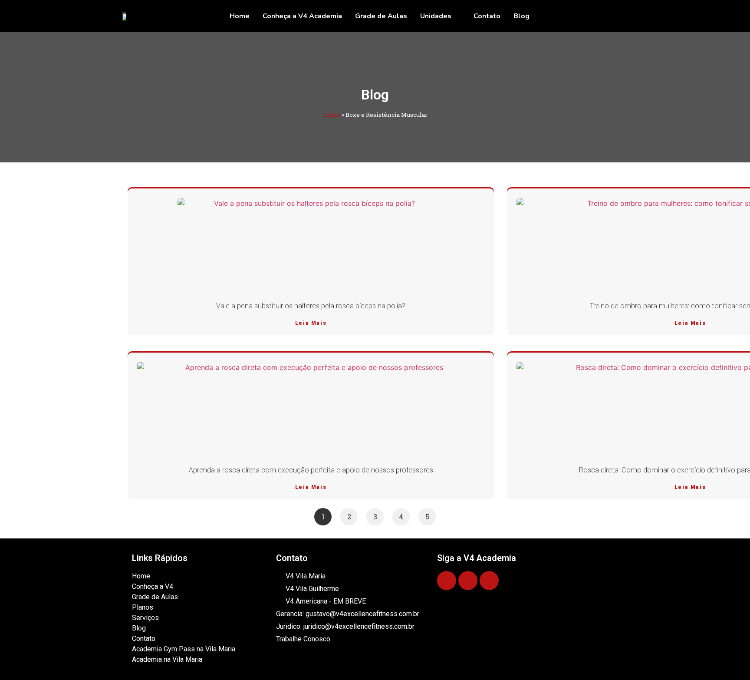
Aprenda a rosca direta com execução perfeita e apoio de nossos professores (311, 470)
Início (331, 115)
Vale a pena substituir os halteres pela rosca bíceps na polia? (310, 306)
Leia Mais (310, 323)
